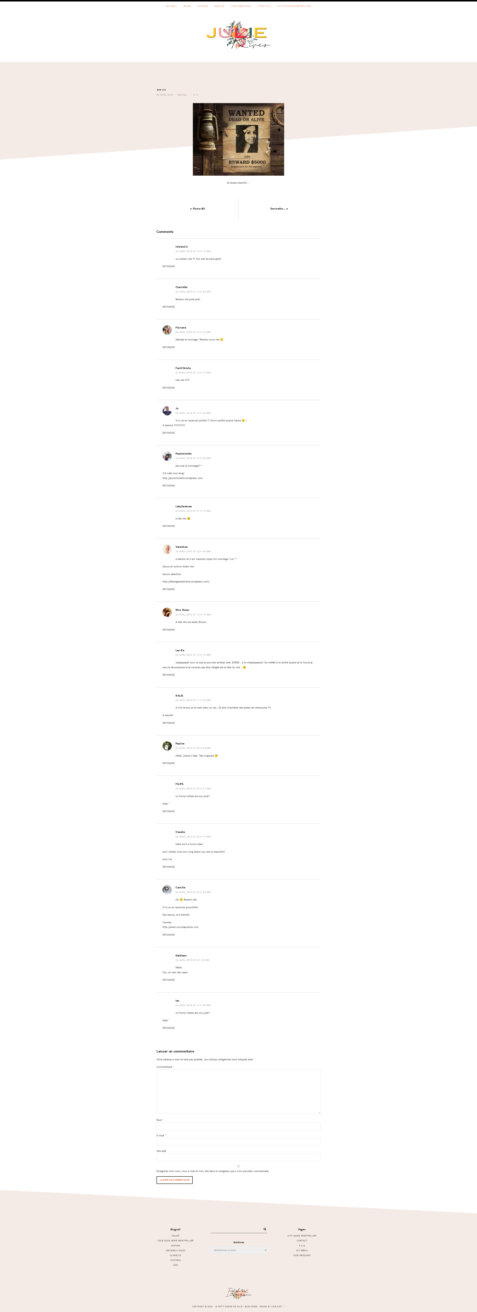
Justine (175, 1245)
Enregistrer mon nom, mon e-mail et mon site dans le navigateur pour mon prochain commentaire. (213, 1171)
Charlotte (182, 287)
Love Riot (276, 1306)
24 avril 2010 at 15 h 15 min (193, 372)
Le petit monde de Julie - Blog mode (238, 35)
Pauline (180, 743)
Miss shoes (182, 610)
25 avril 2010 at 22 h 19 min (193, 836)
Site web (161, 1151)
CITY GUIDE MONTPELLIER (302, 1235)
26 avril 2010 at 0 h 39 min (192, 960)
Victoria (175, 1260)
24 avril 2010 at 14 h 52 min (193, 332)
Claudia (180, 832)
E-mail (161, 1135)
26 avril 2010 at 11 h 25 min (193, 1005)
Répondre (168, 266)
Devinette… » (279, 208)
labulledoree (184, 506)
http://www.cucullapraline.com (180, 927)
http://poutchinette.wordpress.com (182, 478)
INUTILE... (183, 94)
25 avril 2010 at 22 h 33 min (193, 892)
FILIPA (180, 784)
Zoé (175, 1265)
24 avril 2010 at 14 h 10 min (193, 251)
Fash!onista (183, 368)
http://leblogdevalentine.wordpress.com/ (185, 581)
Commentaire (165, 1067)
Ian (177, 1000)
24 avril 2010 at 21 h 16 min (193, 510)
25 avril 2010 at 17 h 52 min (193, 700)
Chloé (175, 1235)
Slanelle (175, 1255)
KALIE (179, 695)
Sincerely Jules (175, 1250)
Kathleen (181, 955)
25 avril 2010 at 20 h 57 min (193, 788)
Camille (181, 887)
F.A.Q (302, 1245)
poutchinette (184, 453)
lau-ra (180, 650)
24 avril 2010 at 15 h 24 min (193, 412)
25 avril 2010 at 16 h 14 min (193, 654)
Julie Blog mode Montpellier (175, 1240)
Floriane (181, 327)
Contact (302, 1240)
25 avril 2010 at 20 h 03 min (193, 748)
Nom (160, 1120)
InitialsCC (182, 246)
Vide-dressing (302, 1255)
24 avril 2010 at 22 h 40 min (193, 551)
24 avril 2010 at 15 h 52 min (193, 458)
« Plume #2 (197, 208)
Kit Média (302, 1250)
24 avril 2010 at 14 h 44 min (193, 291)
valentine (182, 547)
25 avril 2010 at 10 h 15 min (193, 614)
